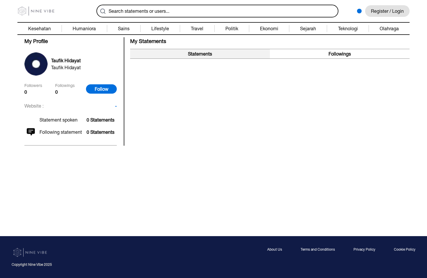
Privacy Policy (364, 250)
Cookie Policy (404, 250)
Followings (340, 53)
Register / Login (387, 11)
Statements (200, 53)
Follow (101, 89)
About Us (274, 250)
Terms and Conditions (318, 250)
